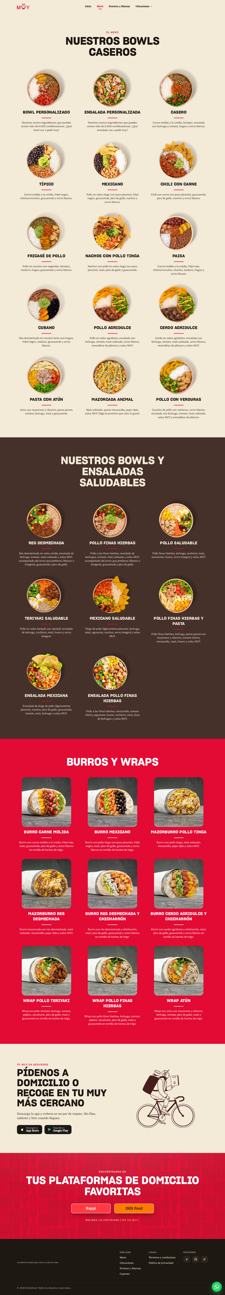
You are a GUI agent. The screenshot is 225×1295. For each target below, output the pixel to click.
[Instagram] (195, 1259)
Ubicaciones (142, 6)
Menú (100, 6)
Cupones (125, 1273)
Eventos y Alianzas (119, 6)
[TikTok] (204, 1259)
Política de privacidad (161, 1262)
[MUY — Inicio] (23, 6)
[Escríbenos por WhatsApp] (217, 1287)
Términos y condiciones (162, 1257)
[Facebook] (186, 1259)
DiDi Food (134, 1208)
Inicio (88, 6)
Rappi (91, 1208)
